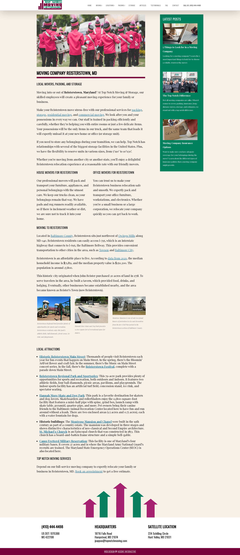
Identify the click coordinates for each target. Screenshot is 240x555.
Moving (98, 5)
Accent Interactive (127, 551)
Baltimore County (62, 236)
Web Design (109, 551)
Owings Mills (126, 236)
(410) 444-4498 (192, 5)
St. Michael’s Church (53, 431)
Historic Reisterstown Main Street (62, 356)
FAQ (167, 5)
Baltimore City (124, 250)
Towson (104, 250)
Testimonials (156, 5)
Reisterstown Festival (100, 366)
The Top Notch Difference (177, 95)
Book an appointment (89, 471)
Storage (132, 5)
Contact (176, 5)
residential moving (60, 114)
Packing (121, 5)
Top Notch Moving (50, 5)
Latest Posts (172, 18)
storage (41, 114)
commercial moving (91, 114)
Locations (110, 5)
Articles (143, 5)
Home (89, 5)
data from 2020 (117, 258)
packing (137, 110)
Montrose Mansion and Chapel (91, 421)
